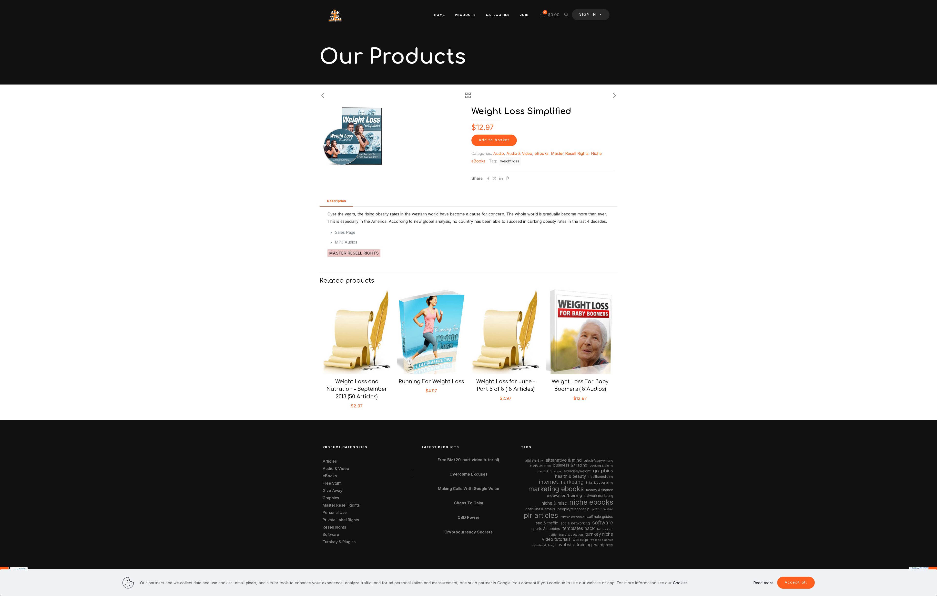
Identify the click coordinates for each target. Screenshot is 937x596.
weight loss (509, 161)
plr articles (541, 515)
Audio (498, 153)
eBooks (542, 153)
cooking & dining (601, 465)
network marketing (598, 496)
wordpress (603, 545)
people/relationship (574, 509)
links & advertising (599, 482)
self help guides (600, 516)
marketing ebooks (556, 489)
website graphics (602, 540)
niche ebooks (591, 502)
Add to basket (494, 140)
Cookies (680, 582)
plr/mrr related (602, 509)
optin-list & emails (540, 509)
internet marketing (561, 482)
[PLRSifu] (334, 14)
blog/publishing (540, 465)
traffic (553, 534)
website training (575, 544)
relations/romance (572, 517)
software (602, 523)
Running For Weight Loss (431, 381)
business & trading (570, 465)
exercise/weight (577, 471)
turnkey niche (599, 534)
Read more (763, 582)
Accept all (796, 582)
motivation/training (564, 495)
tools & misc (605, 529)
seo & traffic (547, 523)
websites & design (543, 545)
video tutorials (556, 539)
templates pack (578, 528)
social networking (575, 523)
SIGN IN (587, 14)
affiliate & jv (534, 460)
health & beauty (570, 476)
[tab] (336, 200)
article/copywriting (598, 460)
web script (580, 540)
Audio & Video (519, 153)
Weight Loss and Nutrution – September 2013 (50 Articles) (356, 389)
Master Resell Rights (570, 153)
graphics (603, 471)
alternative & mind (564, 460)
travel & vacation (571, 534)
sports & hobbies (545, 528)
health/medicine (601, 477)
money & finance (599, 490)
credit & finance (549, 471)
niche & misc (554, 503)
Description (336, 201)
